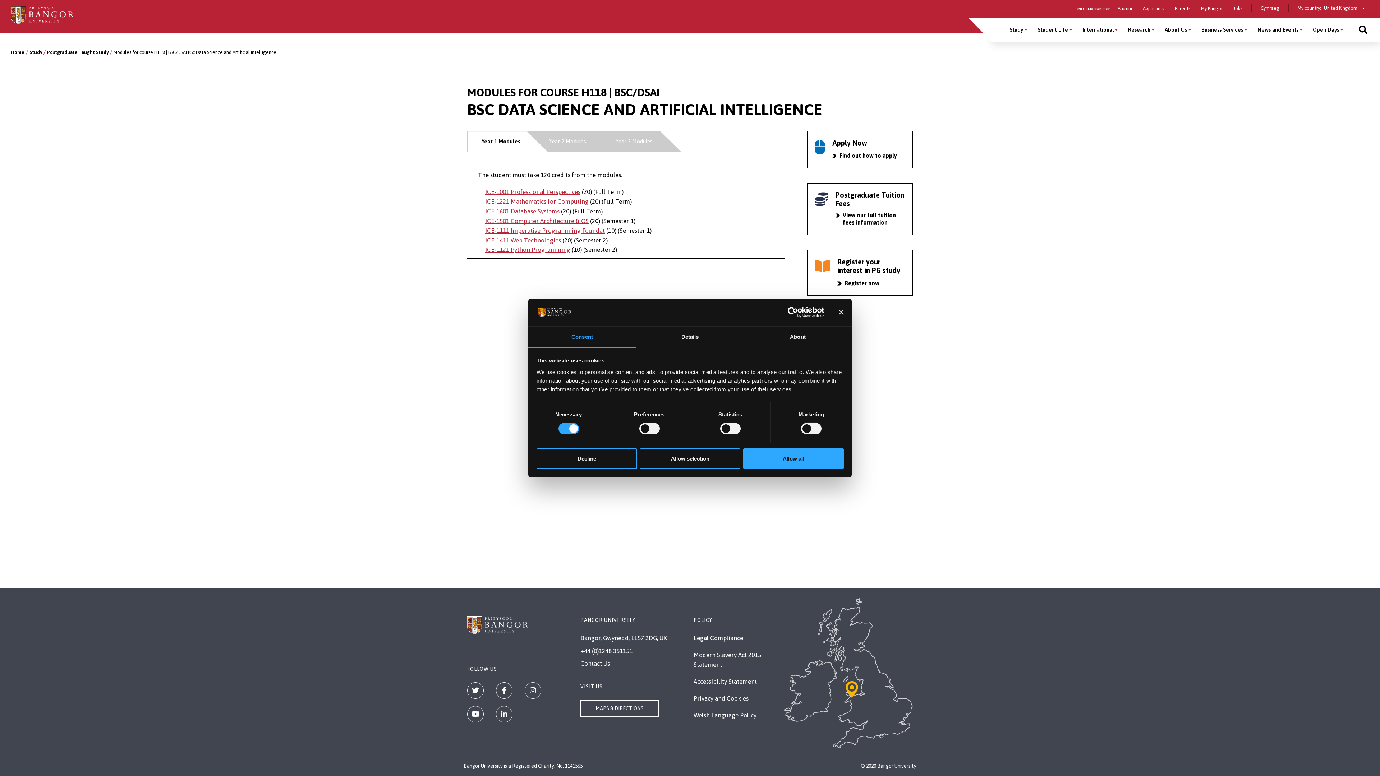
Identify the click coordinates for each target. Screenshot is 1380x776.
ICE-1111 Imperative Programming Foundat (545, 230)
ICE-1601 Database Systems (522, 211)
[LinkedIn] (504, 714)
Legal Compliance (718, 638)
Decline (587, 459)
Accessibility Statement (725, 681)
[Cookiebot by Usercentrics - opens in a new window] (793, 312)
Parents (1182, 8)
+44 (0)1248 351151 (606, 651)
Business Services (1222, 30)
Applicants (1153, 8)
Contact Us (595, 663)
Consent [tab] (582, 337)
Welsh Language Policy (725, 715)
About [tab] (798, 337)
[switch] (649, 428)
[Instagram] (533, 690)
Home (17, 52)
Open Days (1326, 30)
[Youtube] (475, 714)
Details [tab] (690, 337)
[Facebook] (504, 690)
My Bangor (1212, 8)
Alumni (1125, 8)
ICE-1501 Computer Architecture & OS (537, 221)
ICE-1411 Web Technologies (523, 240)
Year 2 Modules (567, 141)
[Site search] (1363, 30)
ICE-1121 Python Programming (527, 249)
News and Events (1277, 30)
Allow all (793, 459)
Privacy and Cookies (721, 698)
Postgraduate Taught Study (78, 52)
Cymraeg (1270, 8)
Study (1016, 30)
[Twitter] (475, 690)
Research (1139, 30)
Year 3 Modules (634, 141)
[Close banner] (841, 312)
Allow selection (690, 459)
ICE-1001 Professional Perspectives (532, 191)
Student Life (1053, 30)
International (1098, 30)
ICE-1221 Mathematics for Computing (537, 201)
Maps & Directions (619, 708)
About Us (1176, 30)
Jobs (1237, 8)
